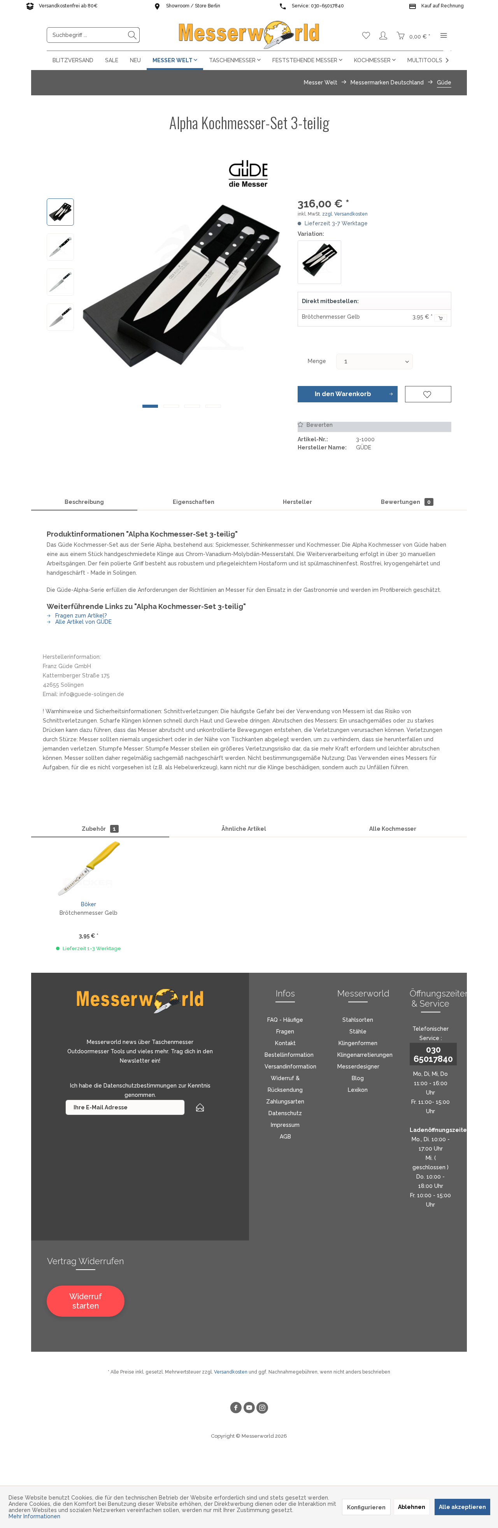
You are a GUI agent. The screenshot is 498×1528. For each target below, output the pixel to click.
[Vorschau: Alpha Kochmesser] (60, 317)
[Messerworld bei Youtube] (249, 1408)
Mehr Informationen (34, 1516)
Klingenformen (357, 1043)
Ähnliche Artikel (243, 829)
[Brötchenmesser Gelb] (88, 868)
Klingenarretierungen (365, 1055)
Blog (358, 1078)
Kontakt (285, 1043)
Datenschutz (285, 1113)
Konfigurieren (366, 1507)
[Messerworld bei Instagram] (262, 1408)
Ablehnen (411, 1507)
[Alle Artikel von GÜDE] (249, 173)
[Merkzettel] (366, 35)
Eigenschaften (193, 502)
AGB (285, 1136)
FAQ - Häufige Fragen (285, 1026)
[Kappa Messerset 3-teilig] (319, 262)
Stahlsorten (357, 1020)
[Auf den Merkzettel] (428, 394)
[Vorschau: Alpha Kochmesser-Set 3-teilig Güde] (60, 212)
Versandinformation (290, 1066)
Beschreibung (84, 502)
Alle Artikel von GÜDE (83, 622)
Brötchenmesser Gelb (331, 317)
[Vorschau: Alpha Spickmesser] (60, 247)
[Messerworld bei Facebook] (236, 1408)
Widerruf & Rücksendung (285, 1084)
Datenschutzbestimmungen (140, 1085)
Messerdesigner (358, 1066)
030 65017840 (433, 1054)
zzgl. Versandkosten (345, 214)
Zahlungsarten (285, 1101)
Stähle (357, 1031)
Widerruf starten (85, 1301)
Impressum (285, 1125)
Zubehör (99, 829)
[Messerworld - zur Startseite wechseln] (249, 35)
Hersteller (297, 502)
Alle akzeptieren (462, 1507)
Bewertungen (406, 502)
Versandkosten (230, 1372)
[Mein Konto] (383, 35)
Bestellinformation (289, 1055)
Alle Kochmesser (392, 829)
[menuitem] (93, 35)
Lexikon (358, 1090)
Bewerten (319, 425)
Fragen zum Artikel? (80, 615)
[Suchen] (132, 35)
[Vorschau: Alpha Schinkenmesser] (60, 282)
